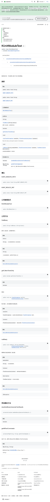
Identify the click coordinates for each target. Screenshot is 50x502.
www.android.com (38, 478)
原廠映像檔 (4, 483)
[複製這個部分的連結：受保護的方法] (12, 403)
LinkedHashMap (13, 450)
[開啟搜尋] (32, 1)
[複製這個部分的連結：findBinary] (9, 220)
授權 (17, 495)
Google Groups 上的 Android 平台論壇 (25, 483)
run (4, 138)
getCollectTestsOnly (8, 131)
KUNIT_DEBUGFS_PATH (8, 93)
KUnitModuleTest (7, 110)
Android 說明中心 (37, 474)
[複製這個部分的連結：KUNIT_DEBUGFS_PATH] (17, 177)
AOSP (3, 24)
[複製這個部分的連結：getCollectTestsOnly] (15, 271)
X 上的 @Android (21, 474)
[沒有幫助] (47, 25)
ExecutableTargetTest (13, 50)
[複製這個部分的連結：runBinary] (8, 339)
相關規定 (3, 476)
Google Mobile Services (39, 481)
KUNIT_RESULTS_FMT (7, 100)
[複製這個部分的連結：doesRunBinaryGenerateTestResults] (24, 407)
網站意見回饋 (26, 495)
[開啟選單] (2, 1)
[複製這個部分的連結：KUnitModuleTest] (13, 204)
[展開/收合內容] (10, 28)
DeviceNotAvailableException (10, 263)
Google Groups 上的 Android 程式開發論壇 (25, 487)
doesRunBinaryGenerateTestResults (20, 160)
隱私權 (21, 495)
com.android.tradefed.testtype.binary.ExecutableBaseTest (18, 58)
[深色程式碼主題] (47, 181)
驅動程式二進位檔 (5, 485)
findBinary (5, 122)
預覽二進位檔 (4, 481)
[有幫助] (45, 25)
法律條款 (13, 495)
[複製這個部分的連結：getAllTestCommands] (16, 428)
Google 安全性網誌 (22, 481)
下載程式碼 (4, 478)
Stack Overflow (37, 483)
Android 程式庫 (5, 474)
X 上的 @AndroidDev (22, 476)
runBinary (5, 147)
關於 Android (4, 495)
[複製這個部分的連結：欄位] (6, 173)
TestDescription (41, 147)
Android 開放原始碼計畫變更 (13, 11)
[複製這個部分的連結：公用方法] (9, 216)
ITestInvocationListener (25, 138)
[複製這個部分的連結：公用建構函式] (12, 200)
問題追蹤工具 (36, 485)
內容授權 (17, 464)
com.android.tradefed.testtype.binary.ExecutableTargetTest (23, 62)
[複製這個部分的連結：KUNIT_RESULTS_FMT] (15, 187)
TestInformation (9, 138)
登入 (48, 1)
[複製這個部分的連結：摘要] (6, 81)
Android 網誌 (20, 478)
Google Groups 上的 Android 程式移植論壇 (25, 490)
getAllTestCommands (16, 164)
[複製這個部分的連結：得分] (5, 292)
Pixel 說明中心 (37, 476)
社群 (9, 495)
